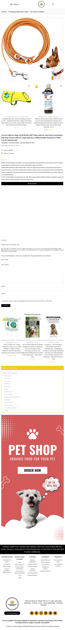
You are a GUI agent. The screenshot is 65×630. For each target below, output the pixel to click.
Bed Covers (7, 343)
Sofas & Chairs (8, 356)
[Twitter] (36, 578)
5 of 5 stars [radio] (23, 219)
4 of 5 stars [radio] (15, 219)
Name (3, 244)
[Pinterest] (50, 578)
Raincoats (24, 116)
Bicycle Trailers (8, 369)
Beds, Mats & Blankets (10, 337)
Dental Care (43, 116)
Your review (5, 222)
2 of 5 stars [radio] (5, 219)
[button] (14, 4)
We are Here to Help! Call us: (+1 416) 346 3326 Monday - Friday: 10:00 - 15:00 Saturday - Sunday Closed (43, 567)
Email (3, 251)
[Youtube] (55, 578)
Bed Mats (7, 348)
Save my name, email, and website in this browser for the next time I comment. (27, 259)
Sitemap (56, 591)
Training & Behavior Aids (18, 12)
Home (3, 12)
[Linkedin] (46, 578)
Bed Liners (7, 345)
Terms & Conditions (47, 591)
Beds (5, 353)
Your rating (5, 217)
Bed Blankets (8, 340)
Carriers (6, 375)
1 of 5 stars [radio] (1, 219)
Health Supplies (53, 116)
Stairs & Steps (8, 359)
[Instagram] (41, 578)
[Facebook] (32, 578)
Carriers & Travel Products (12, 361)
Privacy (38, 591)
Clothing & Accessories (12, 116)
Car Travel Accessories (10, 372)
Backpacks (7, 364)
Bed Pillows (7, 351)
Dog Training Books (8, 305)
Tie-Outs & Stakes (37, 12)
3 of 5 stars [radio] (10, 219)
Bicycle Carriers (8, 367)
